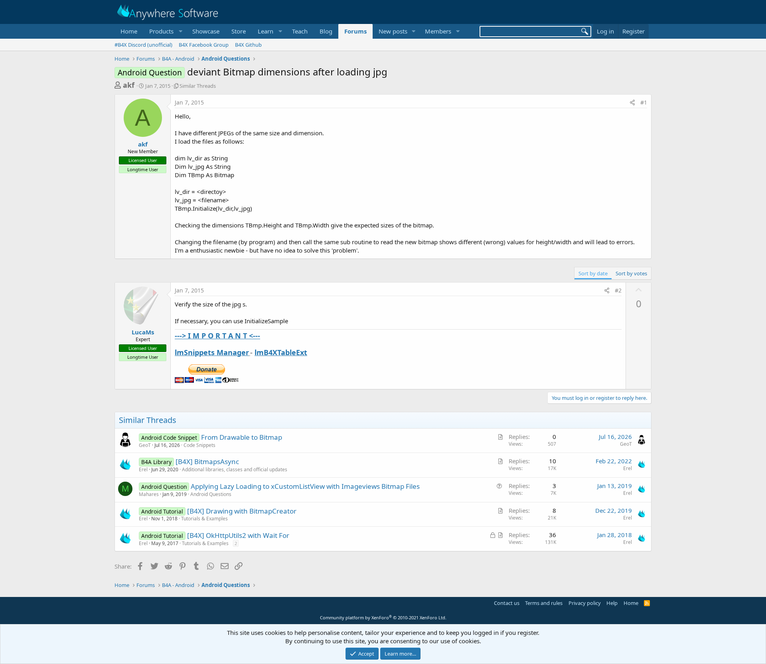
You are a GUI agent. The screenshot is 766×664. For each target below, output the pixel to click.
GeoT (145, 445)
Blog (326, 31)
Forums (355, 31)
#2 (618, 290)
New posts (393, 31)
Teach (300, 31)
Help (612, 603)
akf (128, 85)
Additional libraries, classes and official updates (234, 469)
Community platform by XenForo (383, 618)
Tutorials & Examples (204, 518)
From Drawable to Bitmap (241, 437)
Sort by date (593, 273)
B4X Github (248, 44)
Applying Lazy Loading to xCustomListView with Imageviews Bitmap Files (305, 486)
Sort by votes (631, 273)
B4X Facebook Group (204, 44)
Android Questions (210, 494)
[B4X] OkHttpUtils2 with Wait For (238, 535)
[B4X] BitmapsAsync (207, 461)
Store (238, 31)
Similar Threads (198, 85)
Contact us (506, 603)
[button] (164, 31)
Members (438, 31)
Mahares (149, 494)
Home (128, 31)
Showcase (205, 31)
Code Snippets (199, 445)
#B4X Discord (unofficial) (143, 44)
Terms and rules (544, 603)
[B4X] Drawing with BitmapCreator (241, 511)
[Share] (632, 102)
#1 (643, 102)
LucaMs (143, 332)
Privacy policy (585, 603)
